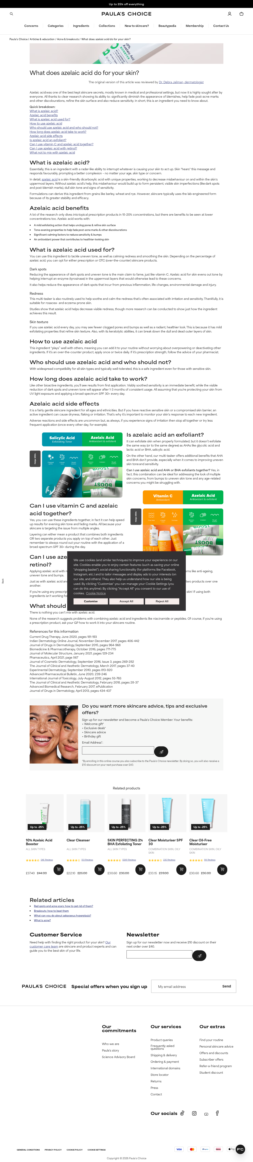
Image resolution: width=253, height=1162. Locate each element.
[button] (194, 547)
